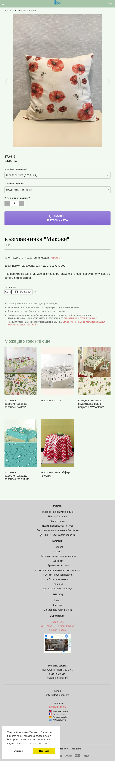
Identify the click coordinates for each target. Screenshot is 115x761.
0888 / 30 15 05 (57, 707)
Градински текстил (58, 565)
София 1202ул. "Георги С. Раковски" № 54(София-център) (57, 626)
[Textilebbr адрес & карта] (57, 652)
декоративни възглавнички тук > (80, 318)
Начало (7, 10)
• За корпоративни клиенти (57, 610)
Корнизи (58, 584)
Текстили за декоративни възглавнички (58, 570)
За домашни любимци (59, 588)
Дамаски (58, 561)
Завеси (58, 551)
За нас (57, 600)
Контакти (57, 605)
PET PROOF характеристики (59, 535)
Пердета (58, 547)
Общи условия (57, 521)
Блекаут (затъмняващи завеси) (58, 556)
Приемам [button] (44, 751)
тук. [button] (45, 743)
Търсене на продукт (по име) (58, 512)
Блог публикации (57, 516)
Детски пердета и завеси (58, 574)
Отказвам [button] (18, 751)
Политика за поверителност (57, 526)
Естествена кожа (58, 579)
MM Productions (74, 749)
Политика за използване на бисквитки (58, 530)
